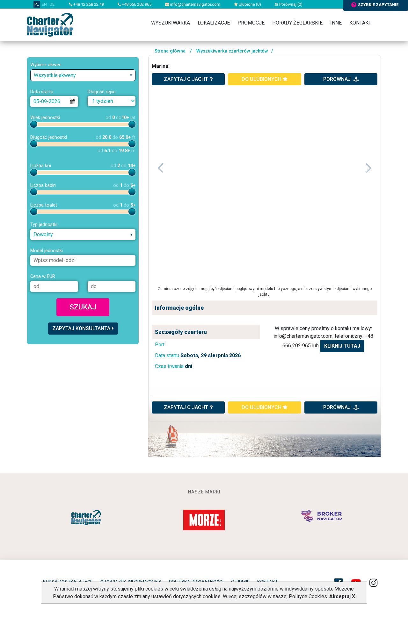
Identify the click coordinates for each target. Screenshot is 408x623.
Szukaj (82, 307)
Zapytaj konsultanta (81, 328)
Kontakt (360, 23)
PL (36, 4)
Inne (336, 23)
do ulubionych (262, 79)
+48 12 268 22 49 (88, 4)
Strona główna (170, 51)
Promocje (251, 23)
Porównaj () (290, 4)
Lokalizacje (214, 23)
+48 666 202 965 (136, 4)
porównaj (337, 79)
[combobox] (82, 75)
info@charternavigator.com (194, 4)
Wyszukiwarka (170, 23)
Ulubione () (249, 4)
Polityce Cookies (308, 596)
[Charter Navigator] (50, 24)
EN (44, 4)
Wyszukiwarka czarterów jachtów (232, 51)
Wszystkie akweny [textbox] (55, 75)
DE (52, 4)
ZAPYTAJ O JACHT (186, 407)
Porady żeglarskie (297, 23)
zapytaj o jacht (186, 79)
